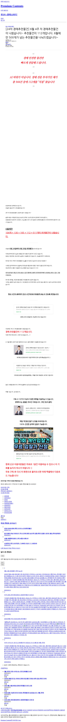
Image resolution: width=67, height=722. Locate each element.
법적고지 (19, 712)
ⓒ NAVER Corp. (16, 720)
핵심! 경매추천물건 (10, 26)
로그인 (3, 708)
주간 (2, 564)
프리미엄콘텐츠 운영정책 (8, 712)
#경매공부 (7, 509)
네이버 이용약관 (27, 710)
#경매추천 (7, 505)
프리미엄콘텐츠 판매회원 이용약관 (54, 710)
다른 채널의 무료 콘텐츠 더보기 (10, 548)
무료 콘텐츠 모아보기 (8, 523)
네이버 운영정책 (38, 710)
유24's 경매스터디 (9, 14)
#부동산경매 (8, 501)
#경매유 (6, 496)
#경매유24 (7, 498)
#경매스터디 (8, 511)
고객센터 (25, 712)
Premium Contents (6, 720)
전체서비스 (8, 708)
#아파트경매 (8, 512)
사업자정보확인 (5, 710)
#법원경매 (7, 507)
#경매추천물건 (8, 503)
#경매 (6, 499)
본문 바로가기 (5, 1)
